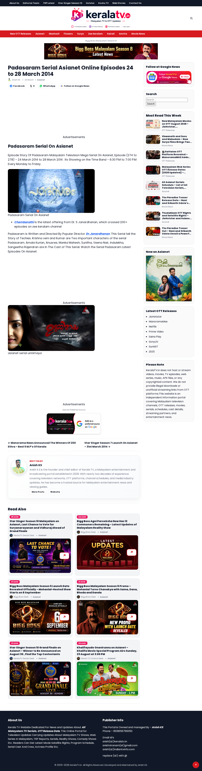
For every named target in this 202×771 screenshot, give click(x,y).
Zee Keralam (95, 33)
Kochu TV (103, 3)
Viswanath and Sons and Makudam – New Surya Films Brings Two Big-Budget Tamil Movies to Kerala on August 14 (176, 139)
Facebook (19, 85)
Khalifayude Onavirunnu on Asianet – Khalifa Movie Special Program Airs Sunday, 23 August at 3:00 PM (107, 651)
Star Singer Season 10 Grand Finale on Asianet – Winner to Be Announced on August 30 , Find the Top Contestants (35, 651)
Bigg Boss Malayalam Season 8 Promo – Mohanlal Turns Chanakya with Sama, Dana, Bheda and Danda (107, 589)
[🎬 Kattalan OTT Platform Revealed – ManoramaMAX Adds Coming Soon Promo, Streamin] (153, 156)
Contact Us (135, 3)
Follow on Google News (76, 85)
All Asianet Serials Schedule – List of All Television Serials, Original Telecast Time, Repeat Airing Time (176, 185)
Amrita (123, 33)
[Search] (191, 18)
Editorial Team (31, 3)
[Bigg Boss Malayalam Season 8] (101, 51)
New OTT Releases (20, 33)
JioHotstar (155, 316)
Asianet (40, 33)
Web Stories (118, 3)
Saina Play (155, 336)
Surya (80, 33)
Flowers (68, 33)
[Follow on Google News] (169, 77)
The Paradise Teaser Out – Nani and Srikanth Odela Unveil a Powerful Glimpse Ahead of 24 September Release (177, 231)
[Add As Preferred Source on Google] (74, 423)
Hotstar (90, 3)
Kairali (111, 33)
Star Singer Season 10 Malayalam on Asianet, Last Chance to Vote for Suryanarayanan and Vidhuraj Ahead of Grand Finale (37, 526)
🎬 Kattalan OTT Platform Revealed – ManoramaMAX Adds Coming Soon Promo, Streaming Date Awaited (175, 154)
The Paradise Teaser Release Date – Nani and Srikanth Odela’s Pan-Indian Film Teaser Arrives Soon (176, 200)
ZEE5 (152, 351)
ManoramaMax (158, 321)
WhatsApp (49, 85)
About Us (14, 3)
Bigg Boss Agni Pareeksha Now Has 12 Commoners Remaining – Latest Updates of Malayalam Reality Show (107, 524)
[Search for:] (167, 99)
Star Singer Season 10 (70, 3)
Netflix (153, 326)
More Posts (38, 491)
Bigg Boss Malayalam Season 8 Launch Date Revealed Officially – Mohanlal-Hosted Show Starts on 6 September (40, 589)
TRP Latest (48, 3)
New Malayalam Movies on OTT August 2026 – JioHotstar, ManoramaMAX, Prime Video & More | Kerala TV (176, 124)
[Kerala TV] (101, 17)
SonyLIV (153, 342)
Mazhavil (54, 33)
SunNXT (153, 346)
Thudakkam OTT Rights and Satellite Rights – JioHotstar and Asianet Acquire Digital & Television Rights (176, 216)
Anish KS (36, 465)
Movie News (138, 33)
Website (55, 491)
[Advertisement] (74, 113)
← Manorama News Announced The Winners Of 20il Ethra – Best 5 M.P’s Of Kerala (42, 445)
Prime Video (156, 331)
